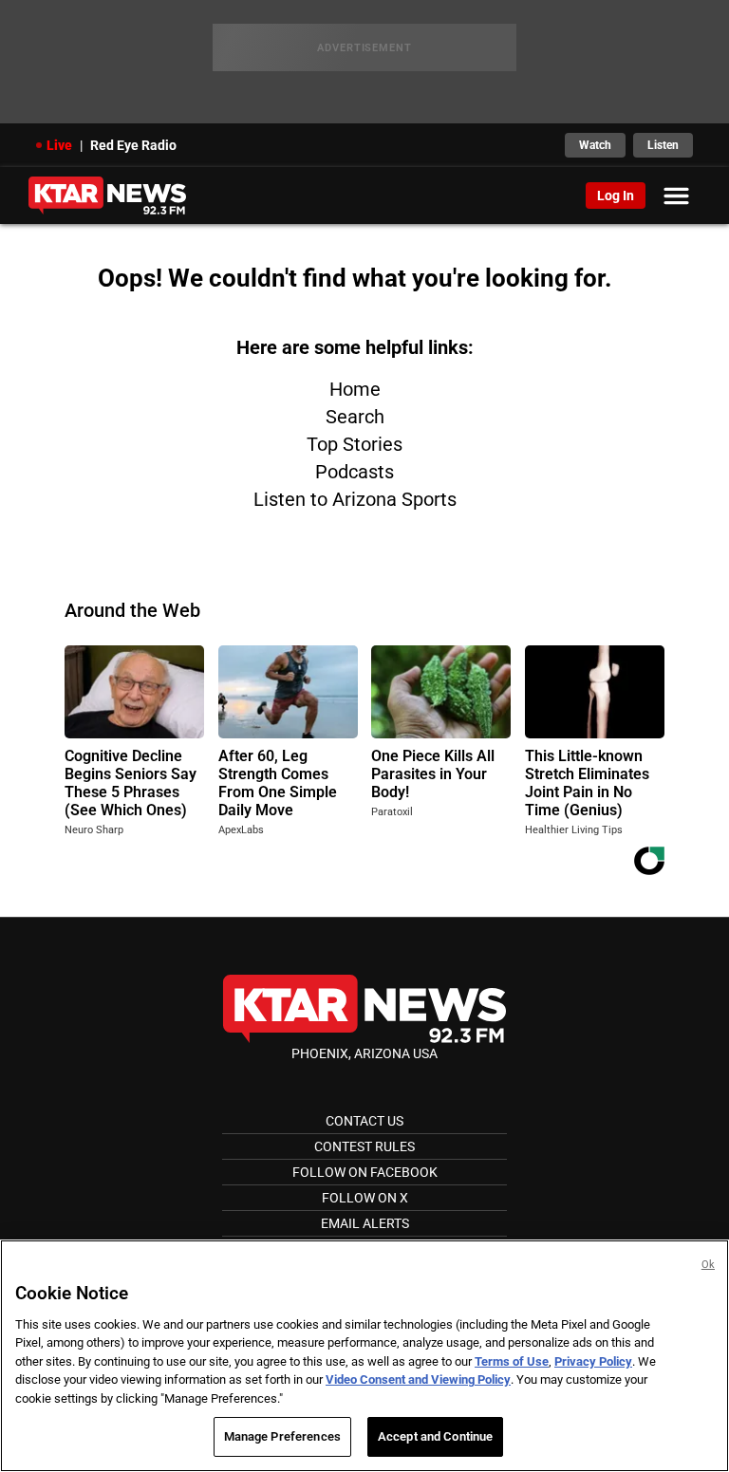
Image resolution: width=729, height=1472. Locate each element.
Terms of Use (512, 1361)
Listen (663, 145)
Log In (615, 195)
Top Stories (354, 444)
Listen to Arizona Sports (355, 499)
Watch (595, 145)
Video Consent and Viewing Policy (418, 1379)
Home (355, 389)
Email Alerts (365, 1223)
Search (355, 416)
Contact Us (364, 1120)
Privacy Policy (593, 1361)
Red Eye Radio (133, 145)
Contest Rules (364, 1146)
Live (59, 145)
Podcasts (354, 471)
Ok (708, 1264)
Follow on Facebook (365, 1172)
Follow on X (365, 1197)
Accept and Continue (435, 1436)
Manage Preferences (282, 1436)
